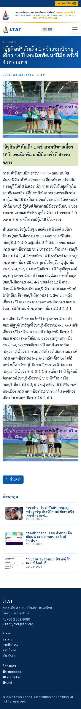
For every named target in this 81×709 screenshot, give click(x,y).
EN (50, 29)
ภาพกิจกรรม (10, 645)
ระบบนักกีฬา (65, 3)
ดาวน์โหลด (9, 650)
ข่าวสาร (11, 42)
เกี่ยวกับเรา (9, 655)
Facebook (13, 672)
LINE (9, 682)
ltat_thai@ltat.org (19, 624)
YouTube (13, 677)
